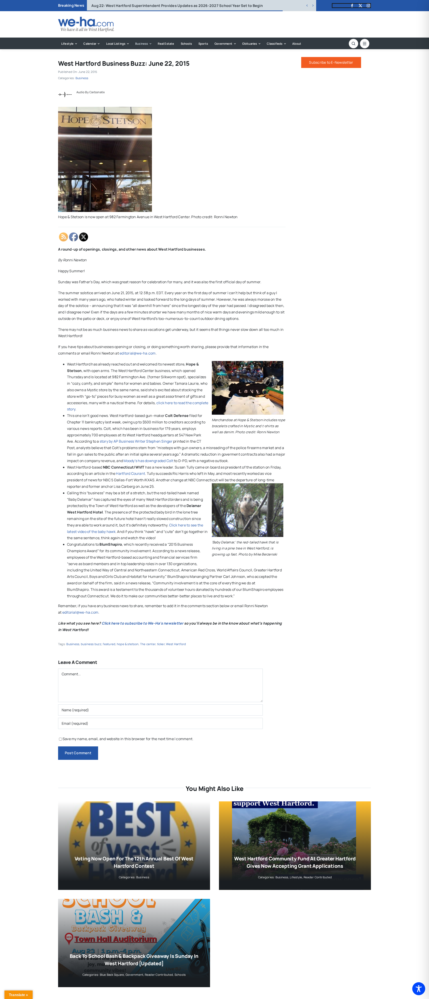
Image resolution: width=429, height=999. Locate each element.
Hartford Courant (130, 473)
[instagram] (368, 5)
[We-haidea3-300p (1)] (86, 18)
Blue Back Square (112, 975)
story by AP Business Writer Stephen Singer (136, 441)
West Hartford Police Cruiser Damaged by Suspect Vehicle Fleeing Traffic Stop (166, 5)
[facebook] (352, 5)
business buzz (91, 644)
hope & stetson (128, 644)
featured (109, 644)
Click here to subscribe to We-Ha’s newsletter (142, 623)
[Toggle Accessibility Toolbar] (419, 989)
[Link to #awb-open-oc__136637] (353, 43)
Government (134, 975)
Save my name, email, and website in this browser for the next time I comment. (128, 738)
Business (82, 78)
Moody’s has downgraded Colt (148, 460)
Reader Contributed (318, 877)
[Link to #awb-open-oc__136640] (364, 43)
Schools (180, 975)
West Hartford (176, 644)
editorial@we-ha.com (138, 353)
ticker (161, 644)
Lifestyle (296, 877)
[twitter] (360, 5)
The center (148, 644)
